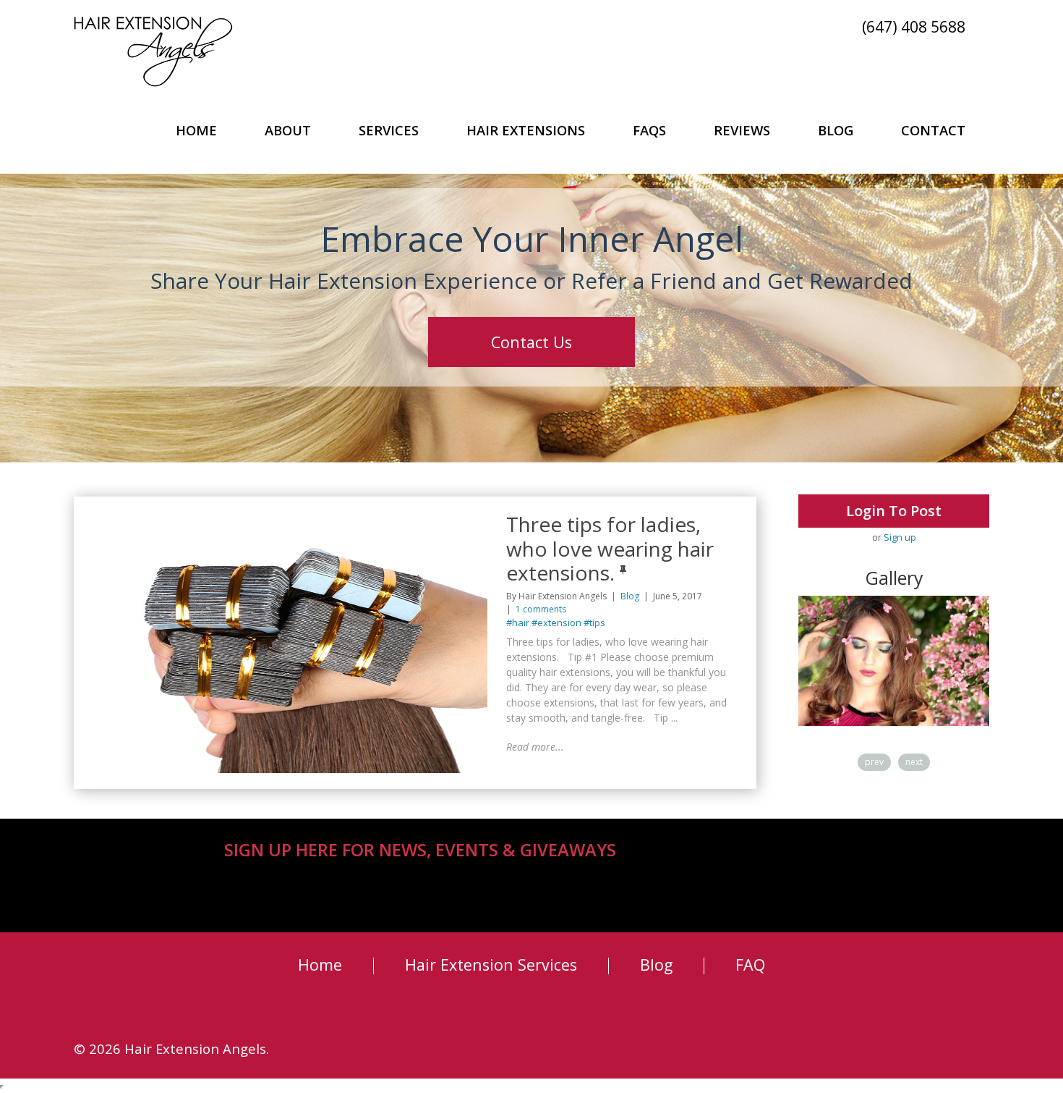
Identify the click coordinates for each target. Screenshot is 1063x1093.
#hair (517, 622)
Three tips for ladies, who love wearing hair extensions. (610, 548)
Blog (835, 130)
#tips (594, 622)
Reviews (742, 130)
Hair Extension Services (491, 964)
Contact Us (531, 342)
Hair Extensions (525, 130)
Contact (933, 130)
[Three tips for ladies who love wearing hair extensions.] (287, 519)
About (288, 130)
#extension (556, 622)
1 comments (541, 609)
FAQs (649, 130)
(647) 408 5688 (913, 26)
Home (196, 130)
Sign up (900, 537)
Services (389, 130)
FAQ (750, 964)
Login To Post (894, 510)
